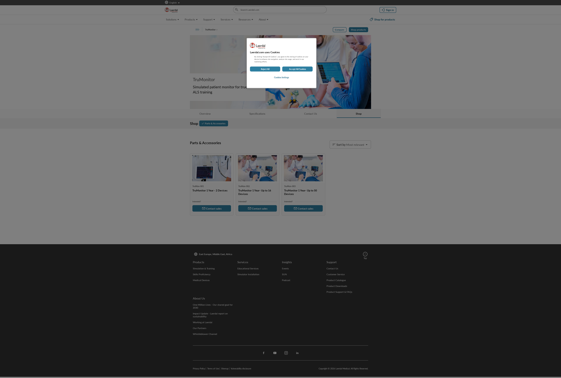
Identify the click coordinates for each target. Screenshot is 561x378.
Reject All (265, 69)
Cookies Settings (281, 77)
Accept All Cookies (297, 69)
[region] (281, 63)
